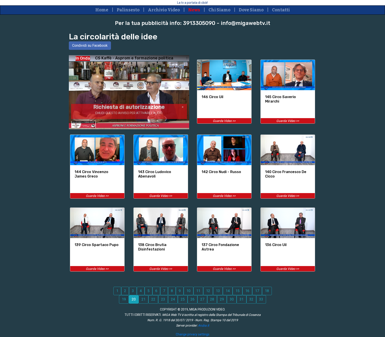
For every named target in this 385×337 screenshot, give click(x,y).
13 (218, 291)
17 (257, 291)
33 (261, 299)
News (194, 9)
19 (124, 299)
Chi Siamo (219, 9)
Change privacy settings (192, 334)
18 (267, 291)
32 (251, 299)
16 (247, 291)
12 (208, 291)
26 (192, 299)
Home (101, 9)
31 (242, 299)
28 (212, 299)
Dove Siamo (251, 9)
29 (222, 299)
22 (153, 299)
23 (163, 299)
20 (134, 299)
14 (228, 291)
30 (232, 299)
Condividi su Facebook (90, 45)
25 (183, 299)
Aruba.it (203, 325)
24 (173, 299)
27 (202, 299)
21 (143, 299)
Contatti (281, 9)
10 (188, 291)
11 (198, 291)
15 (238, 291)
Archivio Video (164, 9)
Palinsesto (128, 9)
